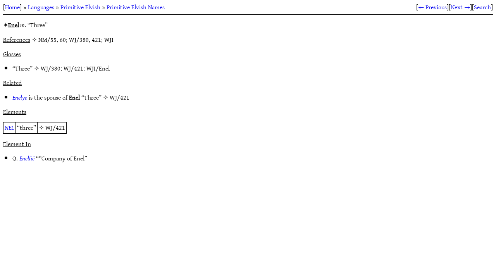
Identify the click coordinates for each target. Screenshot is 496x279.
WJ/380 (50, 68)
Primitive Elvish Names (136, 7)
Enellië (26, 158)
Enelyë (19, 97)
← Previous (432, 7)
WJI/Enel (98, 68)
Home (12, 7)
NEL (9, 127)
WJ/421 (73, 68)
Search (482, 7)
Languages (41, 7)
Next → (460, 7)
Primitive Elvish (80, 7)
